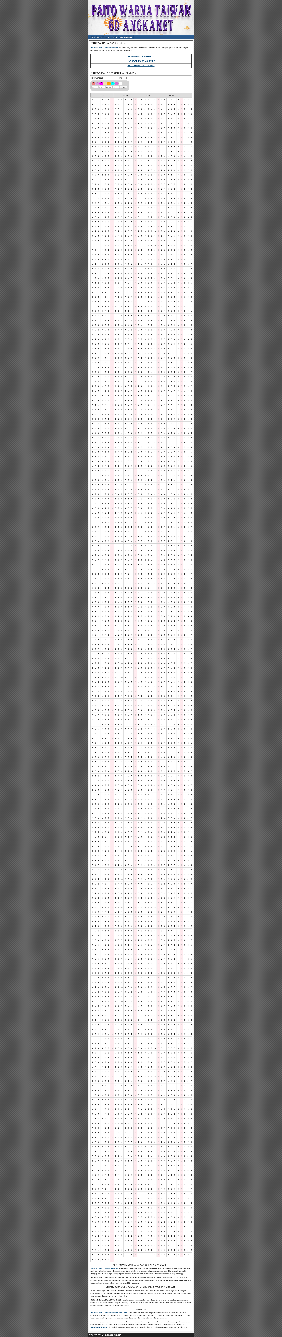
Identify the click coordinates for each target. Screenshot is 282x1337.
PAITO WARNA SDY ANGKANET (141, 66)
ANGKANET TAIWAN (98, 1327)
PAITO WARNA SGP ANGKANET (141, 61)
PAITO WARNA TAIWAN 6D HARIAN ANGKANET (109, 1313)
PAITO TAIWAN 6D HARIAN (100, 37)
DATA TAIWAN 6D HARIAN (122, 37)
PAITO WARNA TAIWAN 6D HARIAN (108, 43)
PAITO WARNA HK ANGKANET (141, 56)
